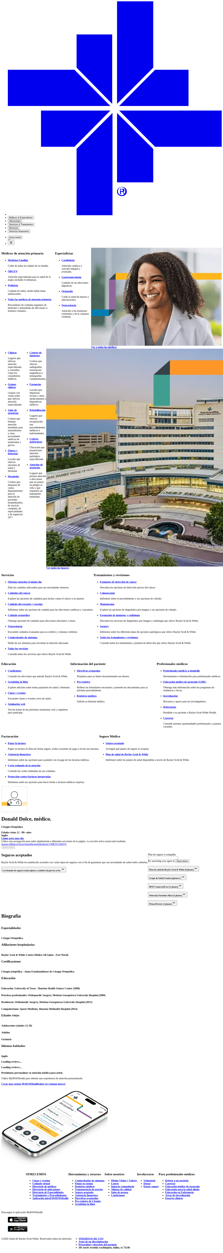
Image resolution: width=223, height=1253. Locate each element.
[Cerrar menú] (11, 242)
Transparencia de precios (89, 1189)
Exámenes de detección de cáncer (118, 582)
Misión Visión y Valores (124, 1180)
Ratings (43, 844)
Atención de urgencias (36, 466)
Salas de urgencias (13, 411)
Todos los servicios (18, 648)
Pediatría (13, 285)
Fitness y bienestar (13, 452)
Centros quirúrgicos (36, 440)
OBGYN (12, 271)
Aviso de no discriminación (93, 1241)
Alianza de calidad (121, 1189)
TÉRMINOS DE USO (91, 1238)
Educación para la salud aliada (182, 1189)
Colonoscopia (107, 593)
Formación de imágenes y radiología (120, 615)
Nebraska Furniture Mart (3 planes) (165, 895)
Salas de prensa (119, 1192)
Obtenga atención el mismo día (25, 582)
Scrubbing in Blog (18, 681)
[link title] (115, 214)
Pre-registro (83, 681)
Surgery (104, 626)
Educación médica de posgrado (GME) (184, 681)
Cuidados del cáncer (19, 593)
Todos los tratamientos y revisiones (119, 637)
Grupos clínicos (12, 386)
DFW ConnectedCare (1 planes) (163, 887)
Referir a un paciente (177, 1180)
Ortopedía (67, 291)
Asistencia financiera (19, 754)
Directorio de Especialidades (48, 1192)
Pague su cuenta (84, 1183)
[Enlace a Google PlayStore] (17, 1231)
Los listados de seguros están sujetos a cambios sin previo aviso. (32, 870)
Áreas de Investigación (177, 1195)
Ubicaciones (23, 844)
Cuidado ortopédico (19, 615)
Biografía (35, 844)
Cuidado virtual (41, 1183)
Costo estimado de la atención (24, 765)
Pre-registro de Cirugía (88, 1201)
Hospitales (13, 476)
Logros (115, 1183)
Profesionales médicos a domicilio (181, 670)
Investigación (170, 696)
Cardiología (68, 260)
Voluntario (149, 1180)
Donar (147, 1183)
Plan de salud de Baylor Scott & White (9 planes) (171, 869)
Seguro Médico (9, 844)
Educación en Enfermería (179, 1192)
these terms (182, 861)
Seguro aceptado (115, 743)
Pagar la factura (17, 743)
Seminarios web (16, 704)
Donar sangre (151, 1186)
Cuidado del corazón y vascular (25, 604)
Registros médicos (87, 696)
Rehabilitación (38, 410)
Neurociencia (69, 305)
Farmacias (35, 384)
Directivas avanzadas (88, 670)
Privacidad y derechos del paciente (98, 1244)
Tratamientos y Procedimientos (49, 1195)
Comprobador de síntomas (22, 637)
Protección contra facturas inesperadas (29, 776)
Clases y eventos (17, 693)
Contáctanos (118, 1195)
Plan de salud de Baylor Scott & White (127, 754)
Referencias (169, 707)
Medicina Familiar (18, 260)
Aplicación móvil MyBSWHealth (50, 1198)
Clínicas (12, 352)
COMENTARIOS (56, 844)
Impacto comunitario (122, 1186)
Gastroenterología (71, 277)
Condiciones (14, 670)
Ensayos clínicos (174, 1198)
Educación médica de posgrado (182, 1186)
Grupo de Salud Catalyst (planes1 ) (165, 878)
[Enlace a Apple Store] (17, 1222)
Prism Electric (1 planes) (160, 904)
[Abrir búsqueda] (9, 239)
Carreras (168, 718)
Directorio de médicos (44, 1186)
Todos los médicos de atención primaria (29, 299)
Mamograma (107, 604)
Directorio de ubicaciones (46, 1189)
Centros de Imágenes (36, 354)
